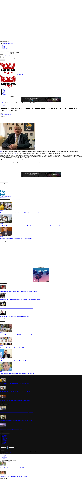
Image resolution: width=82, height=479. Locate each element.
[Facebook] (10, 120)
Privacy (3, 456)
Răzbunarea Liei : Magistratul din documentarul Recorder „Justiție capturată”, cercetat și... (21, 299)
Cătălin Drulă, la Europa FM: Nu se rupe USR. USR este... (13, 360)
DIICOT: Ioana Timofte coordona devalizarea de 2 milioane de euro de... (16, 308)
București (1, 210)
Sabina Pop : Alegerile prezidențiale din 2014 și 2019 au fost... (14, 347)
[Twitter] (15, 120)
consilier (7, 168)
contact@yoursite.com (9, 452)
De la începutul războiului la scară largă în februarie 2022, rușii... (15, 383)
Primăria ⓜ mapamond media (5, 114)
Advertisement (4, 457)
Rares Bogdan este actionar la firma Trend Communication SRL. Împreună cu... (18, 291)
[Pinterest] (19, 120)
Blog (3, 45)
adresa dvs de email (13, 58)
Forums (3, 46)
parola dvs (12, 53)
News (3, 89)
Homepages (4, 94)
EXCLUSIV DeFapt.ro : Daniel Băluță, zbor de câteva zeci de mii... (15, 391)
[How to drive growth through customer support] (3, 426)
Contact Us (4, 458)
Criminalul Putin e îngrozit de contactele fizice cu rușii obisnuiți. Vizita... (16, 412)
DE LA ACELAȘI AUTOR (15, 199)
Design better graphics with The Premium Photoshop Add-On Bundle (16, 420)
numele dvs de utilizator (14, 52)
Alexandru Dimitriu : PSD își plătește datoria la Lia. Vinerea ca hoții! (16, 238)
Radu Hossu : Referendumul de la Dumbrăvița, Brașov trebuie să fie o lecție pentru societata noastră (24, 188)
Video (3, 93)
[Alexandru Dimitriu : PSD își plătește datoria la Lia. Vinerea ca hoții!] (6, 235)
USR (1, 151)
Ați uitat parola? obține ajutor (5, 55)
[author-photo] (2, 195)
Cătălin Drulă (2, 358)
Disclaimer (4, 455)
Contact (3, 47)
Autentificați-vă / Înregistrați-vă (7, 43)
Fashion (3, 90)
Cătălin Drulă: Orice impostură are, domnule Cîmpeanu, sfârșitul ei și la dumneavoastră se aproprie (23, 189)
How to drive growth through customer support (11, 429)
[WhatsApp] (23, 120)
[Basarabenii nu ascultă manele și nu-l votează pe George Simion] (3, 314)
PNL (15, 153)
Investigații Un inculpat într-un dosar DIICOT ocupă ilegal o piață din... (16, 334)
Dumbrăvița (4, 179)
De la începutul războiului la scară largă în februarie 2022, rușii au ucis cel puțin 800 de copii (21, 212)
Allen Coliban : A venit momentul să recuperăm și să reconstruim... (15, 467)
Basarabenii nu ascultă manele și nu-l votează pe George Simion (14, 316)
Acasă (1, 102)
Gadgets (3, 91)
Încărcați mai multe (3, 319)
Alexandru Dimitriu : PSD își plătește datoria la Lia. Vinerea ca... (15, 400)
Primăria (3, 105)
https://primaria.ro (3, 197)
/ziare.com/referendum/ (7, 170)
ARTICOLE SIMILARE (5, 199)
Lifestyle (3, 92)
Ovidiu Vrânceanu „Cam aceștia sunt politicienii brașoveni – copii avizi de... (17, 373)
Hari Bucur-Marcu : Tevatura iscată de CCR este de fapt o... (13, 476)
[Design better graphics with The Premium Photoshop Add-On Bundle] (3, 418)
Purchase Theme (5, 48)
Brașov (3, 102)
